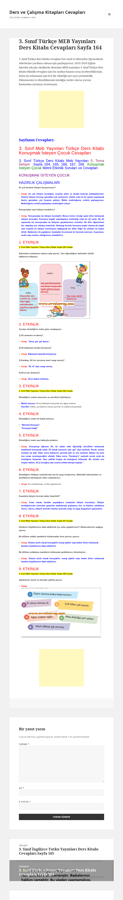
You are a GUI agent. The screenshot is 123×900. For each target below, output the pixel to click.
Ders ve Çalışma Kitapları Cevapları (47, 12)
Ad (21, 788)
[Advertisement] (61, 109)
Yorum (24, 744)
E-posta (25, 801)
